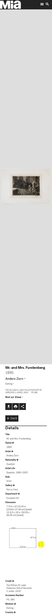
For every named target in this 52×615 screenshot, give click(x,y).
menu (42, 4)
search (47, 4)
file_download (9, 406)
